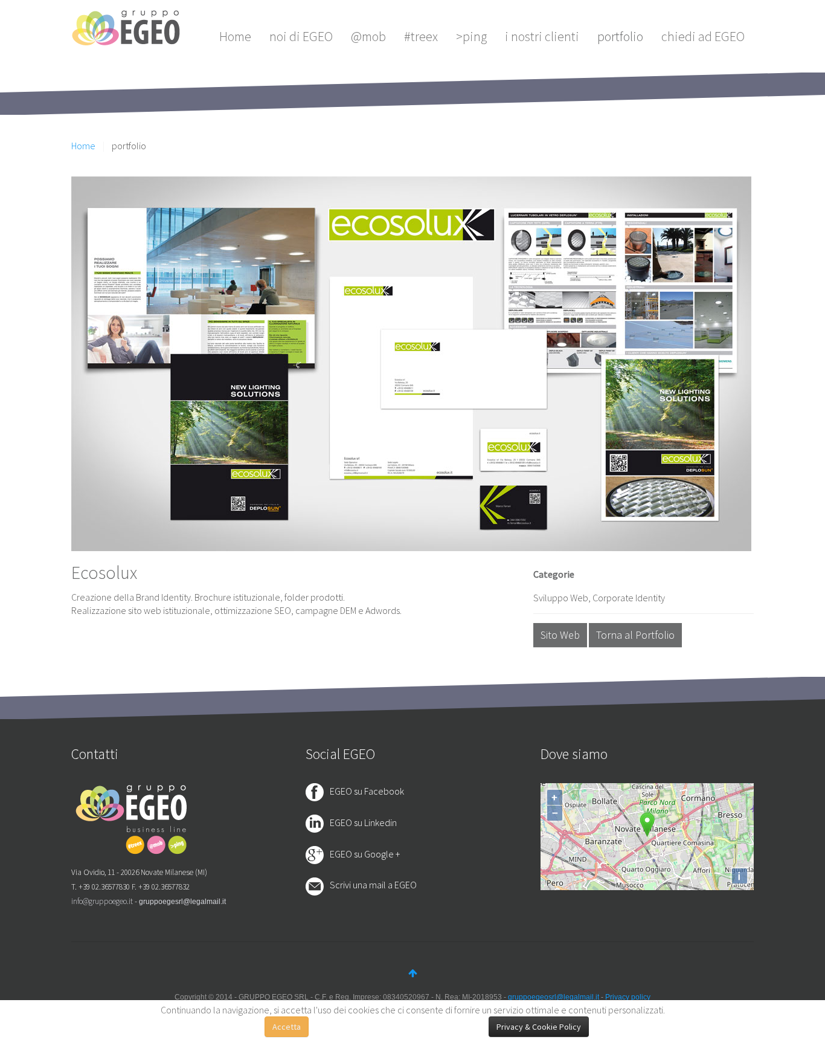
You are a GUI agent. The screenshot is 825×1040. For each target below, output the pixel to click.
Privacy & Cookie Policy (538, 1026)
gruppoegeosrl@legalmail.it (553, 997)
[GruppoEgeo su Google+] (318, 854)
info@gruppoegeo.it (102, 901)
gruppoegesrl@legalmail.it (182, 901)
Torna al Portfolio (635, 635)
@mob (368, 36)
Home (235, 36)
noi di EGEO (301, 36)
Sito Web (560, 635)
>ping (471, 36)
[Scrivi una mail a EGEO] (318, 886)
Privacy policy (627, 997)
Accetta (286, 1026)
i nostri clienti (542, 36)
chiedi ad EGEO (703, 36)
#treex (421, 36)
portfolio (620, 36)
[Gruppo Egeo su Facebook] (318, 791)
